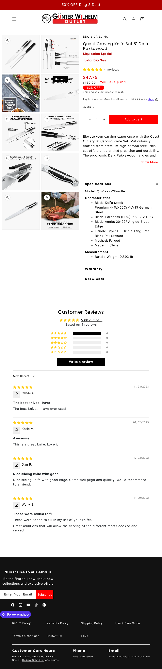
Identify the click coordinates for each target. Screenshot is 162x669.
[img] (23, 387)
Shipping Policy (92, 623)
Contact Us (54, 636)
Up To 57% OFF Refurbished (81, 5)
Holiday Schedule (33, 660)
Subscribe (44, 594)
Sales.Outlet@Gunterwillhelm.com (129, 656)
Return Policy (21, 623)
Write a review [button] (81, 362)
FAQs (84, 636)
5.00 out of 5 (91, 320)
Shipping (88, 91)
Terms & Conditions (25, 635)
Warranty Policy (58, 623)
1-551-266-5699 (83, 656)
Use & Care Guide (127, 623)
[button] (14, 19)
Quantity (88, 106)
